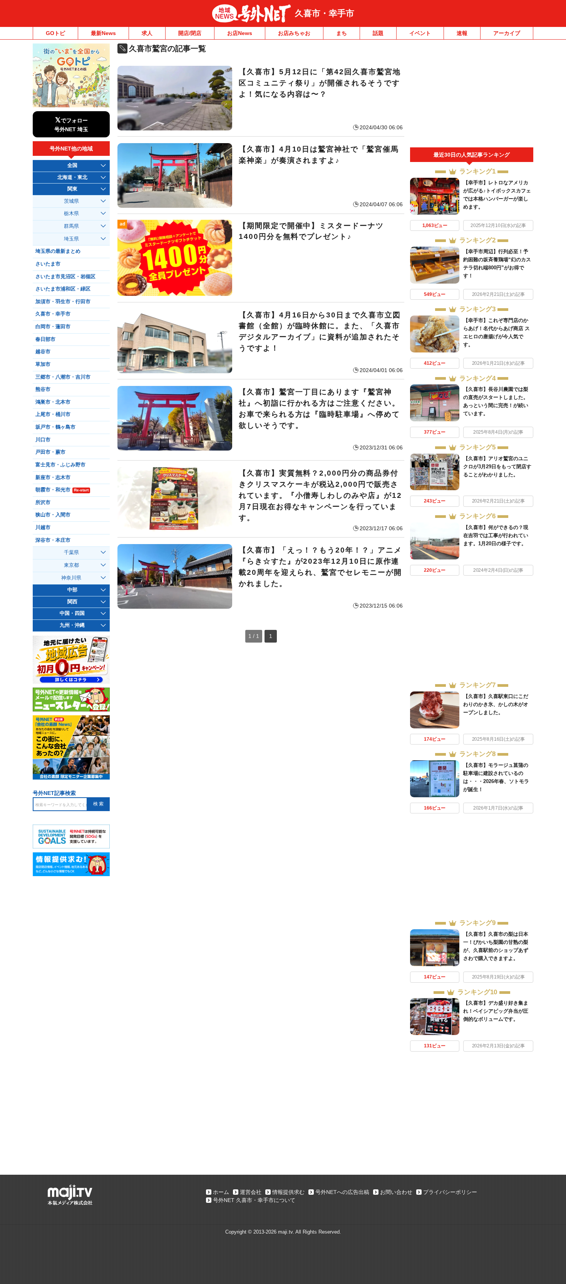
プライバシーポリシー (450, 1192)
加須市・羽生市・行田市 (62, 301)
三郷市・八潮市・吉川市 (62, 377)
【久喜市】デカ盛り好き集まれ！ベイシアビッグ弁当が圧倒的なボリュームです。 (495, 1011)
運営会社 (250, 1192)
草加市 (42, 364)
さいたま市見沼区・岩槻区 (65, 276)
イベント (420, 33)
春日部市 (45, 339)
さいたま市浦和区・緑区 (62, 289)
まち (341, 33)
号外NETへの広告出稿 (342, 1192)
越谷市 (42, 351)
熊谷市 (42, 389)
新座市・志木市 (52, 477)
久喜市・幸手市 (324, 13)
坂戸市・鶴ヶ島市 (55, 427)
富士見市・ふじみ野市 (60, 465)
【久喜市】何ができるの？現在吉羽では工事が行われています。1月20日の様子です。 (495, 535)
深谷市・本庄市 (52, 540)
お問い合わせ (396, 1192)
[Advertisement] (471, 95)
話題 (378, 33)
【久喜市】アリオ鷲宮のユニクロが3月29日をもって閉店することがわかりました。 (497, 467)
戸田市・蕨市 (50, 452)
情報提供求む (288, 1192)
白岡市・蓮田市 (52, 326)
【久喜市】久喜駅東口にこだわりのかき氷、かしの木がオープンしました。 (495, 704)
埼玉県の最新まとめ (57, 251)
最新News (103, 33)
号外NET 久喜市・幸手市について (254, 1200)
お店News (239, 33)
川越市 (42, 527)
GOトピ (55, 33)
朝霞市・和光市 (62, 490)
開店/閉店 (189, 33)
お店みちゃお (294, 33)
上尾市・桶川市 (52, 414)
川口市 (42, 439)
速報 (462, 33)
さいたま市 (47, 264)
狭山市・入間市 (52, 515)
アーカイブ (506, 33)
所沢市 (42, 502)
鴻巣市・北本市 (52, 402)
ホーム (221, 1192)
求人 (147, 33)
